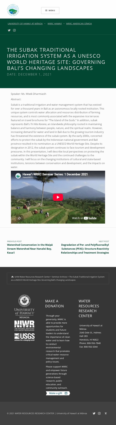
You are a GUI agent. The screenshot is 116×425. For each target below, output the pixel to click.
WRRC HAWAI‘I (55, 23)
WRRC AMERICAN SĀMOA (79, 23)
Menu (52, 10)
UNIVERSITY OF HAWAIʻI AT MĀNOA (25, 23)
